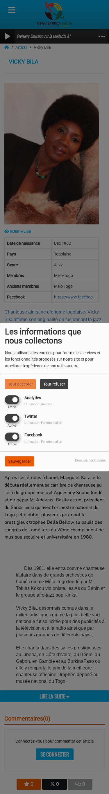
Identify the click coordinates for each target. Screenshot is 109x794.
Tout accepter (20, 383)
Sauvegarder (19, 461)
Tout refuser (54, 383)
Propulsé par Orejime (90, 460)
